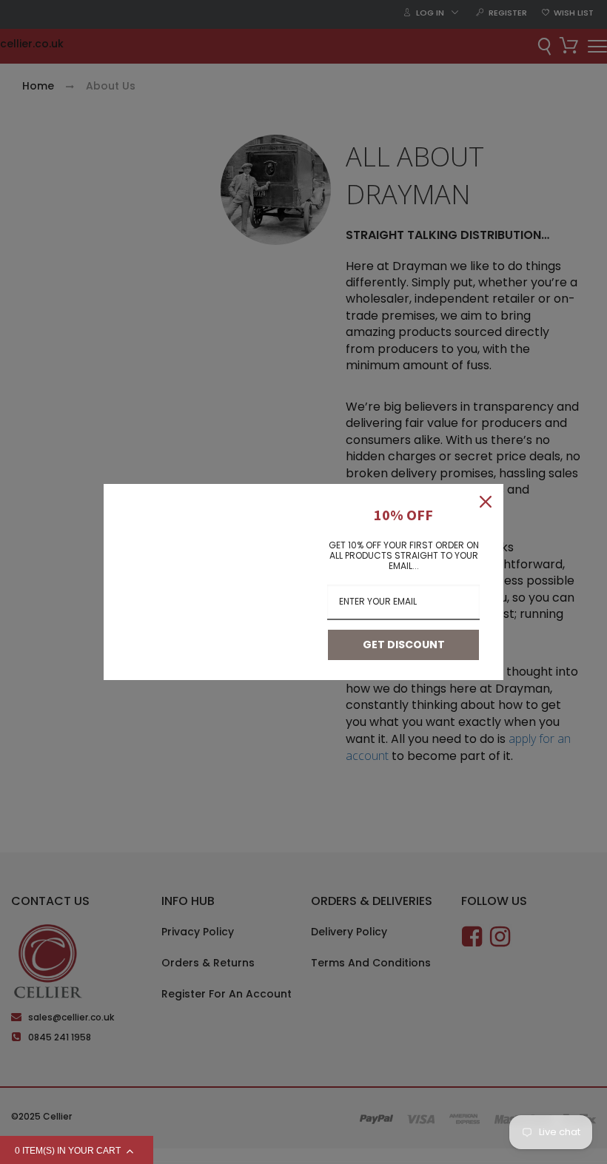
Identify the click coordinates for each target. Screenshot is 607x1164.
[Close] (485, 501)
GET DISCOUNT (404, 644)
